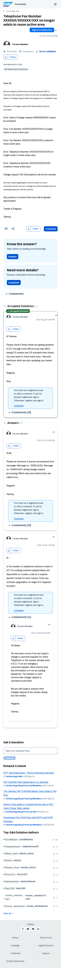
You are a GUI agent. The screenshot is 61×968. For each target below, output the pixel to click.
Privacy (15, 937)
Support (46, 953)
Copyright (15, 945)
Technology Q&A (12, 11)
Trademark (15, 953)
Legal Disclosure (45, 945)
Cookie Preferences (15, 961)
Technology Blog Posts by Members (23, 785)
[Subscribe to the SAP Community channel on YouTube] (33, 929)
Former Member (20, 44)
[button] (6, 57)
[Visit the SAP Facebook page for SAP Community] (23, 929)
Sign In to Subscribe (42, 30)
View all (7, 913)
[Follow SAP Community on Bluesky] (28, 929)
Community (20, 4)
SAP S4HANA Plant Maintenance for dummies (25, 782)
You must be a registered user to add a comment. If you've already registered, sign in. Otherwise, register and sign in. (29, 395)
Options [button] (56, 30)
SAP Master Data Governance (16, 69)
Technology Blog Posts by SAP (21, 812)
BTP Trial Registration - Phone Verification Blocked (28, 773)
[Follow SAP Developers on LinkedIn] (38, 929)
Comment (50, 229)
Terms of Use (46, 937)
